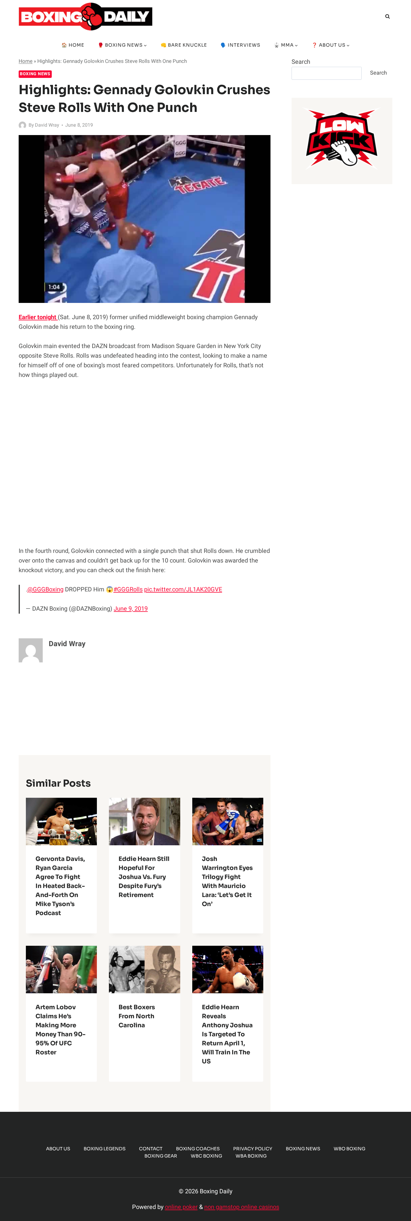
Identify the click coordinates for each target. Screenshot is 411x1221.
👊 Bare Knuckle (184, 45)
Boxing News (35, 74)
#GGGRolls (128, 589)
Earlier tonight (38, 317)
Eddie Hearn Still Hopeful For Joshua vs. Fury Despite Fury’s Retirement (144, 877)
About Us (58, 1149)
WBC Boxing (206, 1156)
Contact (150, 1149)
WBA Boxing (251, 1156)
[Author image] (22, 125)
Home (25, 61)
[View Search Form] (387, 16)
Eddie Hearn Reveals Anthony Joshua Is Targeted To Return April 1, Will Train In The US (227, 1034)
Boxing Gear (160, 1156)
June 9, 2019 (131, 608)
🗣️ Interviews (240, 45)
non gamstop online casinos (241, 1207)
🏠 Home (72, 45)
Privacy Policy (252, 1149)
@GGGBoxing (45, 589)
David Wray (47, 125)
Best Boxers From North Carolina (137, 1016)
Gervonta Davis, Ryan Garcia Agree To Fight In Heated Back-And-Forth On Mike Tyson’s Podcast (60, 886)
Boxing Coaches (198, 1149)
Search (301, 61)
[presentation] (61, 821)
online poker (181, 1207)
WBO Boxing (349, 1149)
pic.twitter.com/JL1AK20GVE (183, 589)
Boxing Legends (104, 1149)
